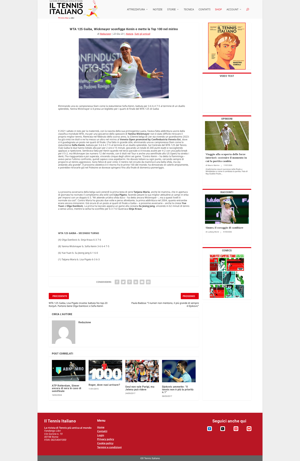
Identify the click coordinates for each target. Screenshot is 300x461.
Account (232, 9)
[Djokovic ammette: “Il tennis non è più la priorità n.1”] (179, 371)
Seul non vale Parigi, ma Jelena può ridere (139, 388)
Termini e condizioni (109, 447)
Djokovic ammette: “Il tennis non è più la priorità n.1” (177, 389)
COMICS (227, 250)
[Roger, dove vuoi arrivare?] (105, 370)
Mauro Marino (214, 165)
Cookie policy (105, 443)
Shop (218, 9)
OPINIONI (227, 118)
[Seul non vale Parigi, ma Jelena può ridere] (142, 371)
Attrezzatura (136, 9)
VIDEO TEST (227, 76)
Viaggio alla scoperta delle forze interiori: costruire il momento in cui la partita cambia (226, 158)
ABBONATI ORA (227, 48)
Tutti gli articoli (142, 33)
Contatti (204, 9)
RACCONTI (226, 192)
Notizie (157, 9)
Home (100, 427)
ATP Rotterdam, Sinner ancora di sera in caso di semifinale (66, 388)
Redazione (105, 33)
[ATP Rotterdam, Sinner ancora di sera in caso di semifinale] (68, 370)
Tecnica (189, 9)
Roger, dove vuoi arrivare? (104, 384)
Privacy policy (105, 439)
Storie (171, 9)
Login (100, 435)
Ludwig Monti (213, 232)
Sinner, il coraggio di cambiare (224, 227)
